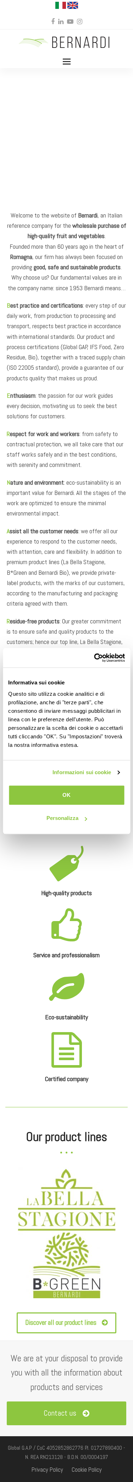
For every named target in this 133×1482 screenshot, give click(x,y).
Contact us (60, 1413)
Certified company (66, 1079)
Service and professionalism (66, 955)
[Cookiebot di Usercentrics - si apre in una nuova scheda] (95, 657)
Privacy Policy (47, 1469)
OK (66, 795)
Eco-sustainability (66, 1017)
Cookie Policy (87, 1469)
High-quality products (66, 893)
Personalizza (62, 818)
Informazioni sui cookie (81, 772)
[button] (67, 62)
